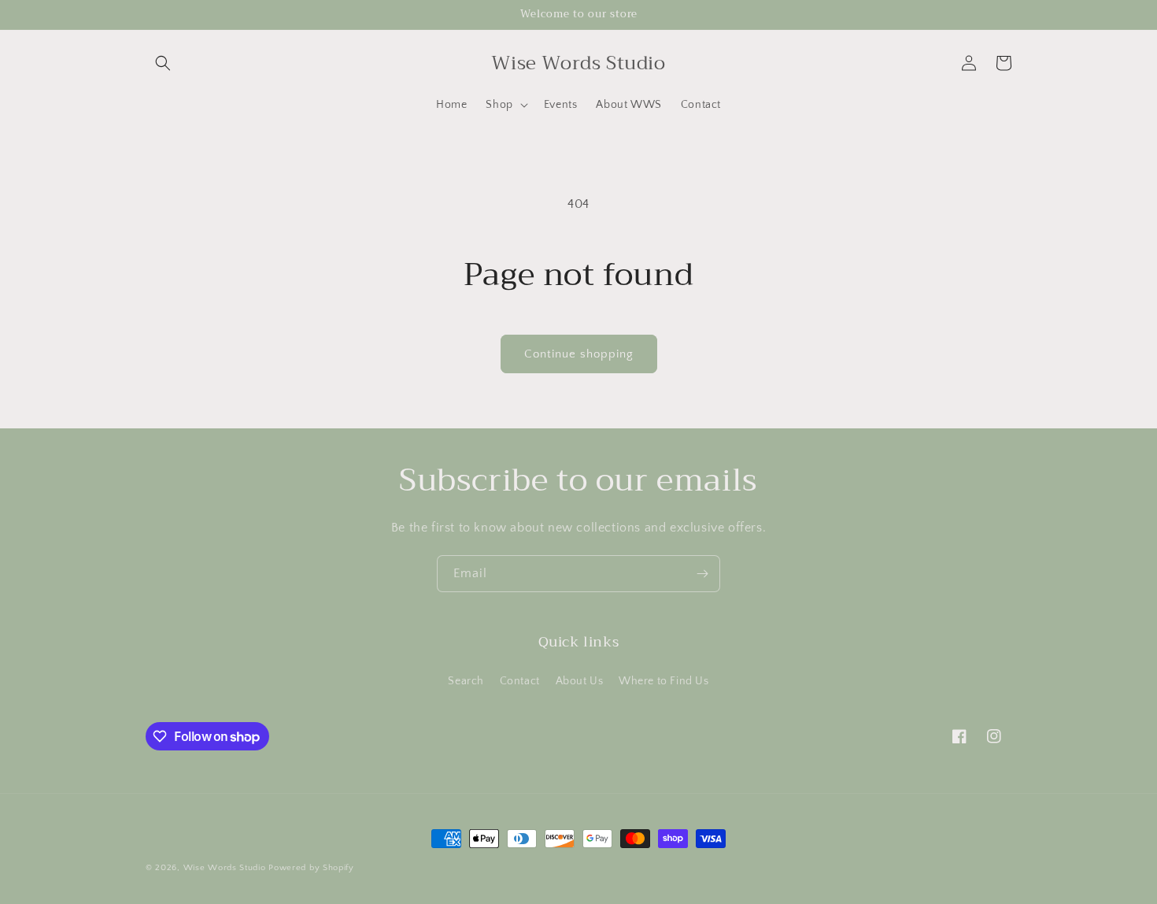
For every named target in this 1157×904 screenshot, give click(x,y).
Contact (520, 681)
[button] (163, 63)
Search (466, 681)
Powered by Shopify (311, 868)
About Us (580, 681)
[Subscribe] (702, 573)
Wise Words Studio (224, 868)
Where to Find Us (664, 681)
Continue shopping (579, 354)
